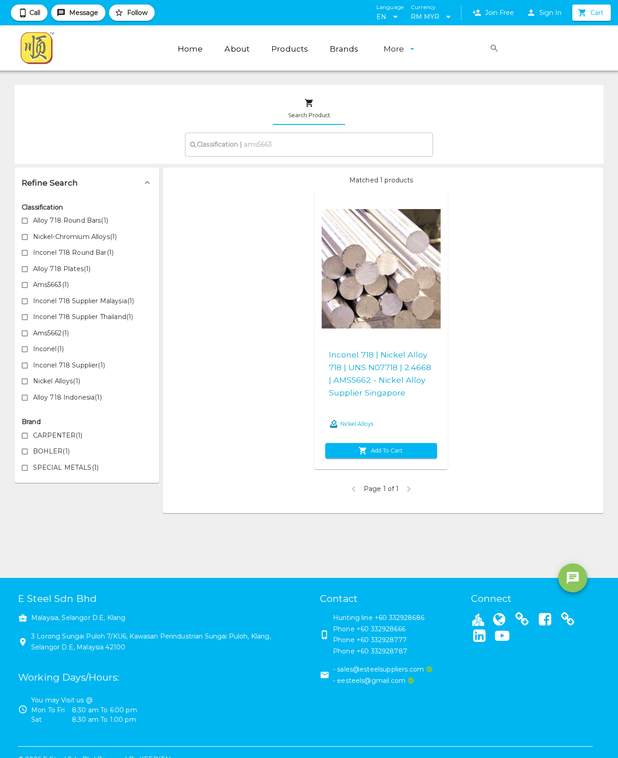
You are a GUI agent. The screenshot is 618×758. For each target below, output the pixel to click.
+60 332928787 (382, 651)
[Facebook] (545, 620)
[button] (86, 182)
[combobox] (309, 144)
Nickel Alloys (356, 423)
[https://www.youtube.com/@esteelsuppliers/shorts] (502, 637)
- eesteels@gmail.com (369, 681)
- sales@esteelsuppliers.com (378, 669)
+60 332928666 (381, 629)
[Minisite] (522, 620)
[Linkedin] (479, 637)
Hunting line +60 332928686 (378, 618)
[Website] (499, 620)
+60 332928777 (382, 640)
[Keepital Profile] (478, 619)
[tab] (309, 108)
